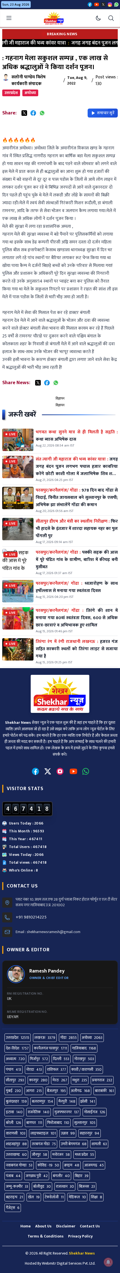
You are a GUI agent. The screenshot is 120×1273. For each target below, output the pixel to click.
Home (25, 1226)
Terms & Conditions (46, 1236)
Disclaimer (65, 1226)
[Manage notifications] (108, 1262)
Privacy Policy (80, 1236)
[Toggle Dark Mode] (98, 18)
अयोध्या (30, 93)
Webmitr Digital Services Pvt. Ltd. (68, 1263)
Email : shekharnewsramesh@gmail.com (48, 932)
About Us (43, 1226)
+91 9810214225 (31, 917)
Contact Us (90, 1226)
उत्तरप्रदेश (11, 93)
